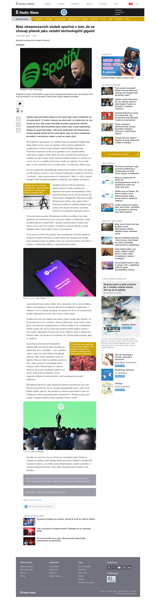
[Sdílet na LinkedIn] (18, 130)
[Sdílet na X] (18, 124)
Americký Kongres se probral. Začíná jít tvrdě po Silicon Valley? (66, 519)
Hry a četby (107, 60)
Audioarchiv (119, 12)
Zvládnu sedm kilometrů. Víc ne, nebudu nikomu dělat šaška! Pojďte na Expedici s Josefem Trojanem (126, 104)
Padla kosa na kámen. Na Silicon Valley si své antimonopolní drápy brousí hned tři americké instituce (126, 196)
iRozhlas (48, 4)
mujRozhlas (75, 4)
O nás (103, 19)
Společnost (74, 19)
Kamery (117, 14)
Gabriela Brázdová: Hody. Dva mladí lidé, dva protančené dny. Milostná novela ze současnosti (126, 116)
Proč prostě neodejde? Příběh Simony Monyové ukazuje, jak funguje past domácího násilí (126, 91)
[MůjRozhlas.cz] (20, 45)
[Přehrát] (20, 103)
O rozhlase (103, 4)
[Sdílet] (22, 111)
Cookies (102, 591)
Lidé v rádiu (82, 573)
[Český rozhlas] (25, 4)
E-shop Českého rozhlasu (114, 279)
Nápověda (82, 570)
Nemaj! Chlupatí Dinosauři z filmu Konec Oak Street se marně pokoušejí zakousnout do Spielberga (127, 241)
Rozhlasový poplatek (86, 582)
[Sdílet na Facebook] (18, 118)
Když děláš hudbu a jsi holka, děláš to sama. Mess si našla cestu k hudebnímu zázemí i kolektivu (125, 254)
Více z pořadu (108, 163)
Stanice (89, 4)
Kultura (94, 19)
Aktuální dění (22, 19)
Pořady (49, 19)
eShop (22, 576)
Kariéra (81, 576)
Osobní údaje (111, 591)
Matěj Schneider (35, 500)
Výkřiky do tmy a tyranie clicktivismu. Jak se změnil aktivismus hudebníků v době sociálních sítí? (36, 189)
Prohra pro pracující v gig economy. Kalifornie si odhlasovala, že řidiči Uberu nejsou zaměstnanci (127, 170)
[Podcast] (18, 111)
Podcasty (53, 573)
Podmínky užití (123, 591)
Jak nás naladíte (84, 566)
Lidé (110, 19)
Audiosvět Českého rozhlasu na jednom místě (117, 78)
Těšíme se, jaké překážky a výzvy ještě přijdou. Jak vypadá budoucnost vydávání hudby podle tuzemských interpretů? (82, 349)
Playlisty (119, 19)
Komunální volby (26, 570)
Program (61, 4)
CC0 (47, 298)
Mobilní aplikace (55, 576)
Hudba (85, 19)
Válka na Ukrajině (26, 566)
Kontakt (81, 579)
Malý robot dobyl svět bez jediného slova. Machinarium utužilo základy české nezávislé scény (127, 229)
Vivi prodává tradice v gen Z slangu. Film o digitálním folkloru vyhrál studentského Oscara (127, 266)
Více (128, 19)
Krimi (116, 60)
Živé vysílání (107, 68)
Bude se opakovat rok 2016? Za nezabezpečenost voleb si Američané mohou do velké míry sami (127, 182)
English (133, 591)
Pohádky (106, 64)
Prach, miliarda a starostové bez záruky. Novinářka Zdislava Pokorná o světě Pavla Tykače (125, 129)
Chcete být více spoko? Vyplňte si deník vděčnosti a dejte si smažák (127, 140)
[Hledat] (137, 4)
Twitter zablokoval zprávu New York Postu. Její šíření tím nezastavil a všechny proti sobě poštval (127, 208)
